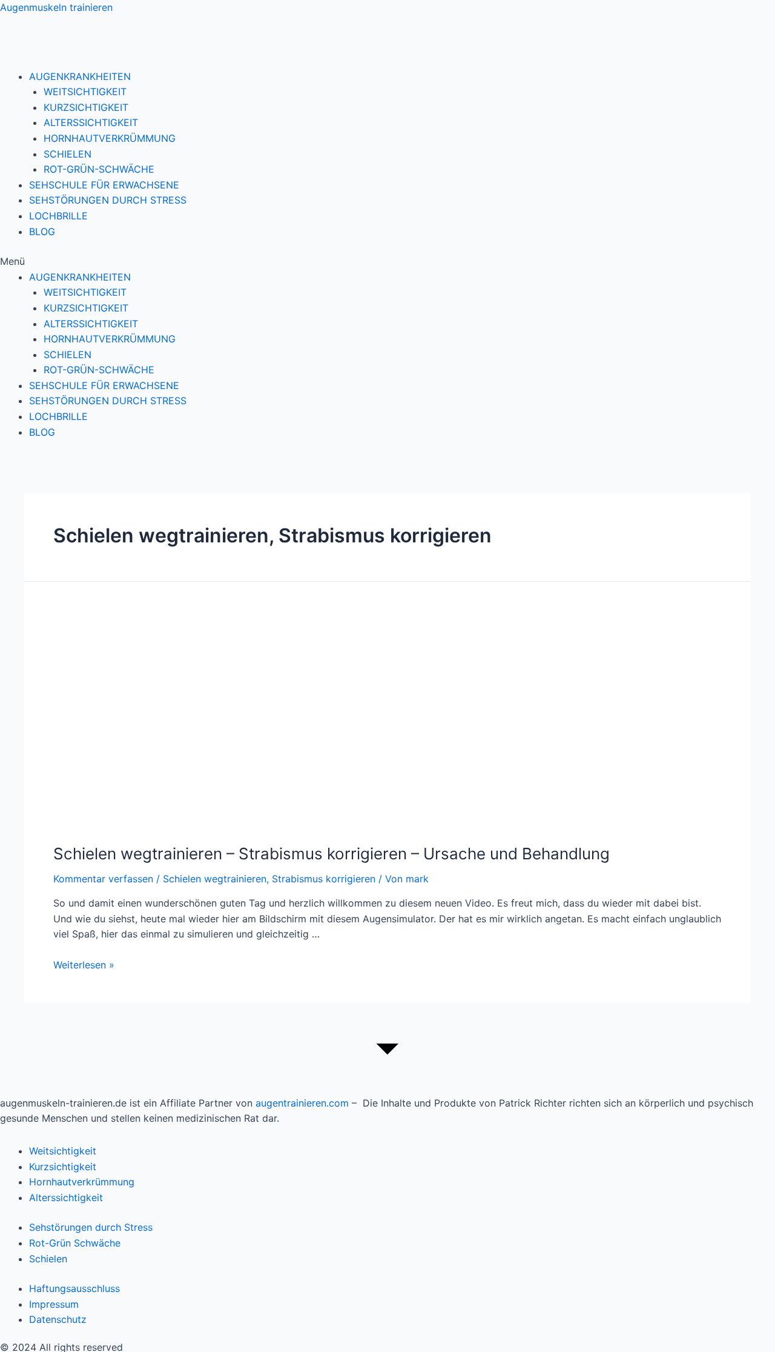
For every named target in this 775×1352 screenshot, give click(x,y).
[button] (387, 262)
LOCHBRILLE (58, 216)
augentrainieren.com (302, 1103)
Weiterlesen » (83, 965)
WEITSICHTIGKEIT (85, 91)
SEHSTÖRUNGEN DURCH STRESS (107, 200)
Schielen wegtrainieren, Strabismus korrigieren (269, 879)
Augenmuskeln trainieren (56, 7)
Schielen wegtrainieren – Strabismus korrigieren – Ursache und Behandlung (331, 853)
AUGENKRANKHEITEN (80, 76)
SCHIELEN (67, 154)
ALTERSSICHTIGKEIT (91, 122)
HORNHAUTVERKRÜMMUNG (110, 138)
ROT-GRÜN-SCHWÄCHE (99, 169)
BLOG (42, 231)
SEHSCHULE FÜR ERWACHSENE (104, 185)
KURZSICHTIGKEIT (86, 107)
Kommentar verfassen (103, 879)
